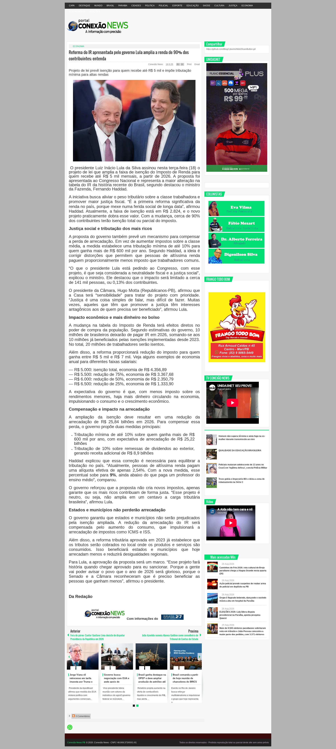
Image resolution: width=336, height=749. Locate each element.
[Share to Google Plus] (94, 659)
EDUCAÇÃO (193, 5)
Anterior (200, 656)
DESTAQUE (84, 5)
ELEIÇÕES (94, 11)
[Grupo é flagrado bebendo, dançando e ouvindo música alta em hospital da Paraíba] (212, 598)
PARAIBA (122, 5)
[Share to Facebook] (85, 659)
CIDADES (136, 5)
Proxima (69, 656)
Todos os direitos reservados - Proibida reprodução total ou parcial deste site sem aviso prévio (224, 742)
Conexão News (155, 64)
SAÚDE (206, 5)
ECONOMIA (247, 5)
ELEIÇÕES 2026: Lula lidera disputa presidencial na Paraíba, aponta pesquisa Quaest (239, 615)
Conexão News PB (76, 742)
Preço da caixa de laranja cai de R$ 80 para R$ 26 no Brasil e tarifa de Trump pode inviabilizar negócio (83, 681)
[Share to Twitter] (90, 659)
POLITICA (150, 5)
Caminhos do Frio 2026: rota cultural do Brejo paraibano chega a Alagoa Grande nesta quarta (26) (242, 570)
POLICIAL (163, 5)
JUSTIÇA (233, 5)
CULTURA (219, 5)
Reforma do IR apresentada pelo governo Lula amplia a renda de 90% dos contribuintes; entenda (129, 55)
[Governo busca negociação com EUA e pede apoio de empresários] (186, 656)
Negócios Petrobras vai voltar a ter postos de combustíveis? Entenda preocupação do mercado (117, 681)
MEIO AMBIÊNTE (77, 11)
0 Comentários (82, 716)
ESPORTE (177, 5)
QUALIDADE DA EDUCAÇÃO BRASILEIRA (240, 450)
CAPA (72, 5)
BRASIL (110, 5)
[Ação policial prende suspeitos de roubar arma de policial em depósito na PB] (212, 584)
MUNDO (98, 5)
